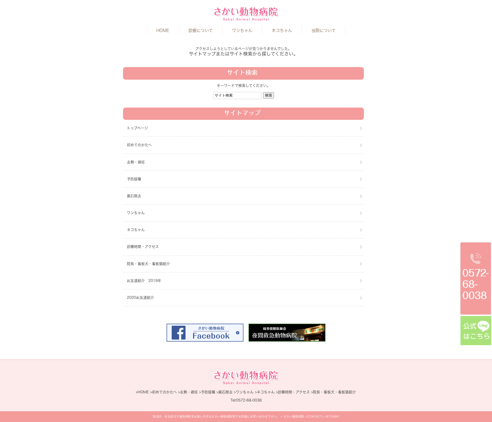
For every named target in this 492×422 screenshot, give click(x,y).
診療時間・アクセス (143, 246)
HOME (162, 30)
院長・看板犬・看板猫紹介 (148, 264)
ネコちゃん (282, 30)
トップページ (137, 128)
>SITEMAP (331, 416)
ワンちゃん (242, 30)
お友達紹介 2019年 (144, 280)
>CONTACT (313, 416)
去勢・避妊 (136, 162)
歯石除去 (134, 196)
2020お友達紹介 (140, 297)
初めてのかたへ (139, 145)
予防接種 (134, 179)
